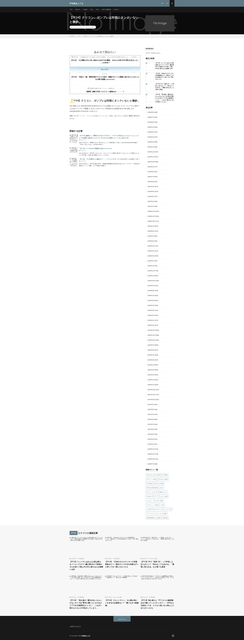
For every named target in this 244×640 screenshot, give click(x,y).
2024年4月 (151, 251)
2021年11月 (151, 394)
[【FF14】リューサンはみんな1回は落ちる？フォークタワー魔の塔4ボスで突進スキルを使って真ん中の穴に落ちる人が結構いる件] (150, 66)
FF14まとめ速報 (90, 27)
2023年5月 (151, 305)
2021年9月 (151, 404)
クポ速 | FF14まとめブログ (154, 509)
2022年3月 (151, 375)
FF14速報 (149, 483)
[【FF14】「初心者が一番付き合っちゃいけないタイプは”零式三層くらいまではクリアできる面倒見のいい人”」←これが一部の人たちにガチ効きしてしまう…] (150, 97)
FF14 (97, 9)
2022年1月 (151, 384)
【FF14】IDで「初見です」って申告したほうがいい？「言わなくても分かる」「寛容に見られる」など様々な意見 (157, 564)
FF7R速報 (164, 475)
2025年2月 (151, 201)
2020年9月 (151, 464)
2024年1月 (151, 266)
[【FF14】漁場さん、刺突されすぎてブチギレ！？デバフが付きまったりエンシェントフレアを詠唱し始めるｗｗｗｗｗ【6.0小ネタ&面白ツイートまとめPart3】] (74, 138)
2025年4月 (151, 191)
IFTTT (156, 496)
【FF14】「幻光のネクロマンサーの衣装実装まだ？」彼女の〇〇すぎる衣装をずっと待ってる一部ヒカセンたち (122, 564)
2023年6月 (151, 300)
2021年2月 (151, 439)
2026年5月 (151, 127)
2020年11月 (151, 454)
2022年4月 (151, 370)
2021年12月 (151, 389)
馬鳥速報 (165, 518)
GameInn (149, 496)
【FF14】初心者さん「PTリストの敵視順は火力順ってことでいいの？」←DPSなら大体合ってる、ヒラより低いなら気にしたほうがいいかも (157, 604)
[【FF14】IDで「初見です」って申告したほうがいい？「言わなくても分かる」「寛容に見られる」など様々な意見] (150, 87)
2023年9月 (151, 285)
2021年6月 (151, 419)
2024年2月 (151, 261)
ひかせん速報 (159, 500)
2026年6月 (151, 122)
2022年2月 (151, 379)
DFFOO (116, 9)
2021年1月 (151, 444)
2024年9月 (151, 226)
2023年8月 (151, 290)
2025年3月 (151, 196)
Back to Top (122, 619)
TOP (71, 9)
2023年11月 (151, 275)
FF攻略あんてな (162, 492)
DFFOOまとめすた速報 (153, 475)
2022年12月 (151, 330)
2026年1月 (151, 147)
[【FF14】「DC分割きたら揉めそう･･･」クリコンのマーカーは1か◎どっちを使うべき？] (74, 162)
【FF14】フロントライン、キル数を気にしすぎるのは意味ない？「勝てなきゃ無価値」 (122, 602)
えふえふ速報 (164, 496)
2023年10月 (151, 280)
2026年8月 (151, 112)
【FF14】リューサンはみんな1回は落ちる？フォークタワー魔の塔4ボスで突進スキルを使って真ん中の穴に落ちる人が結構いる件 (86, 565)
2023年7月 (151, 295)
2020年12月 (151, 449)
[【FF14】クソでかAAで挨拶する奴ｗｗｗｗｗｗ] (74, 151)
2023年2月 (151, 320)
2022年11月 (151, 335)
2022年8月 (151, 350)
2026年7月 (151, 117)
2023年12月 (151, 271)
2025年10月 (151, 162)
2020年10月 (151, 459)
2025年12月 (151, 152)
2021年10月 (151, 399)
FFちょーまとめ (151, 492)
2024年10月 (151, 221)
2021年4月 (151, 429)
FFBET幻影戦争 (106, 9)
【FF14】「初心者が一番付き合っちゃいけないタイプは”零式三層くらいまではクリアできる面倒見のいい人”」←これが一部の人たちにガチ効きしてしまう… (164, 98)
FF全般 (85, 9)
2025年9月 (151, 166)
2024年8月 (151, 231)
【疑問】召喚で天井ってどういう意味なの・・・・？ (104, 92)
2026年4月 (151, 132)
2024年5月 (151, 246)
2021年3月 (151, 434)
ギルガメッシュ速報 (152, 505)
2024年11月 (151, 216)
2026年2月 (151, 142)
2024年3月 (151, 256)
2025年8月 (151, 171)
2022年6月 (151, 360)
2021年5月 (151, 424)
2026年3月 (151, 137)
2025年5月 (151, 186)
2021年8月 (151, 409)
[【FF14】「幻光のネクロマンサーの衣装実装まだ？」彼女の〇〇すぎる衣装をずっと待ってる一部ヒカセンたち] (150, 76)
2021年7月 (151, 414)
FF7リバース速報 (151, 479)
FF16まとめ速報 (158, 483)
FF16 (91, 9)
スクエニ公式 (168, 509)
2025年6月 (151, 181)
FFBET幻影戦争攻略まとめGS (155, 488)
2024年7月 (151, 236)
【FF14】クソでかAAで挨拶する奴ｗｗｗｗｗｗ (95, 148)
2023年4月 (151, 310)
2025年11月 (151, 157)
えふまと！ (150, 500)
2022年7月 (151, 355)
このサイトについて (75, 626)
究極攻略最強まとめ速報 (153, 518)
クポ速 (162, 505)
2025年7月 (151, 176)
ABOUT (77, 9)
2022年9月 (151, 345)
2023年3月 (151, 315)
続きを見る (105, 69)
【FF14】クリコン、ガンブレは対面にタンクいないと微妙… (93, 116)
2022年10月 (151, 340)
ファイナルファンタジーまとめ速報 (157, 513)
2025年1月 (151, 206)
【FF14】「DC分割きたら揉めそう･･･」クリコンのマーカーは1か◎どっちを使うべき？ (109, 159)
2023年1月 (151, 325)
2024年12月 (151, 211)
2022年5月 (151, 365)
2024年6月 (151, 241)
